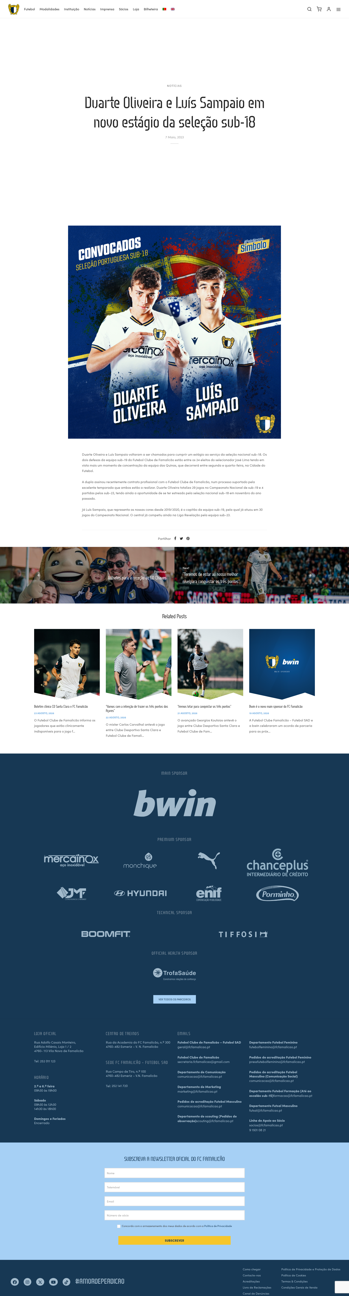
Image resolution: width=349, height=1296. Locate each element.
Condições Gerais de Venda (299, 1287)
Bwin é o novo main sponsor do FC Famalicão (276, 706)
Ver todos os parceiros (175, 999)
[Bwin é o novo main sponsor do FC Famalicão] (282, 664)
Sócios (123, 9)
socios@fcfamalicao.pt (266, 1125)
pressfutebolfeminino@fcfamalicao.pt (277, 1061)
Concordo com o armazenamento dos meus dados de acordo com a (176, 1226)
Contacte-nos (252, 1275)
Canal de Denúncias (256, 1293)
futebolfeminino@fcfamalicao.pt (273, 1047)
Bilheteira (151, 9)
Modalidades (49, 9)
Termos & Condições (294, 1281)
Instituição (71, 9)
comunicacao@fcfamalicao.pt (200, 1076)
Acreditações (251, 1281)
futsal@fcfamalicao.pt (265, 1110)
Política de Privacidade (218, 1226)
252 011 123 (47, 1061)
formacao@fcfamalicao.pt (292, 1095)
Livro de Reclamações (257, 1287)
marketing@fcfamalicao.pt (197, 1091)
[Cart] (319, 9)
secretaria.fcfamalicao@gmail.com (204, 1061)
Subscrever (174, 1240)
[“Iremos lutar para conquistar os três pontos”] (210, 664)
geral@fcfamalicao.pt (194, 1047)
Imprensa (107, 9)
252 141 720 (120, 1085)
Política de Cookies (293, 1275)
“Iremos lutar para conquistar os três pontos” (204, 706)
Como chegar (252, 1269)
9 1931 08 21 (257, 1130)
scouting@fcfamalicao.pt (214, 1120)
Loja (136, 9)
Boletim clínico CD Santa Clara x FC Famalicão (61, 706)
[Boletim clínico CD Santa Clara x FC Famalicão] (67, 664)
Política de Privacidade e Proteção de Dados (310, 1269)
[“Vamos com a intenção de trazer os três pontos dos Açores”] (138, 664)
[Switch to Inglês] (172, 9)
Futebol (29, 9)
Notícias (90, 9)
